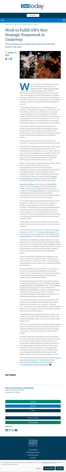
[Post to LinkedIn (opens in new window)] (11, 59)
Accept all (59, 468)
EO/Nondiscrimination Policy (33, 452)
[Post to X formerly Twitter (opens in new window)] (8, 59)
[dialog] (33, 466)
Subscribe (33, 15)
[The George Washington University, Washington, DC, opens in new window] (33, 443)
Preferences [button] (39, 468)
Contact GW (33, 457)
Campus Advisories (33, 449)
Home (6, 24)
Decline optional (49, 468)
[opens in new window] (6, 431)
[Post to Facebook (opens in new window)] (6, 59)
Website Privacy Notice (33, 455)
